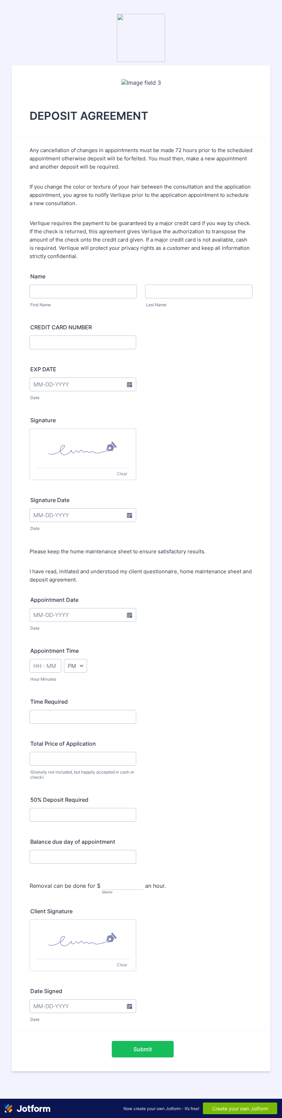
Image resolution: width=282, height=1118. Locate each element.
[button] (129, 384)
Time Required (49, 701)
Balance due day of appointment (72, 841)
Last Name (156, 304)
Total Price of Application (63, 743)
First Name (40, 304)
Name (37, 276)
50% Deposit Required (59, 799)
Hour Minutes (43, 679)
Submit (142, 1049)
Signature (43, 420)
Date (35, 397)
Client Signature (51, 911)
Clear (122, 473)
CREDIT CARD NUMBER (61, 327)
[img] (83, 448)
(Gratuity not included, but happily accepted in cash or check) (82, 774)
